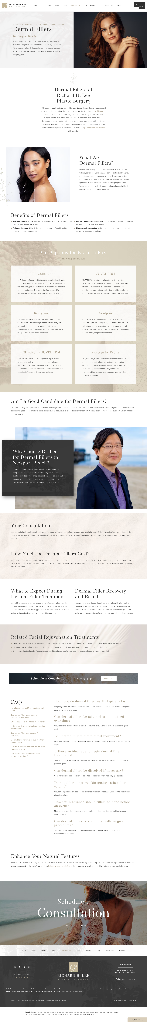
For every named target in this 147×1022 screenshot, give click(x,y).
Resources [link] (109, 5)
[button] (84, 679)
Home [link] (35, 5)
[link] (22, 975)
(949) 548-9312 (89, 1014)
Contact (58, 991)
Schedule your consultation (59, 866)
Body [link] (65, 5)
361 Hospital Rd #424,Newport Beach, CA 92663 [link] (125, 972)
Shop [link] (100, 5)
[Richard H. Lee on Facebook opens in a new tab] (19, 967)
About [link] (42, 5)
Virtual (82, 925)
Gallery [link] (92, 5)
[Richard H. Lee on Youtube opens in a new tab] (29, 967)
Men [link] (85, 5)
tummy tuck (39, 991)
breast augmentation (13, 991)
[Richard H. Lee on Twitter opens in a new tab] (24, 967)
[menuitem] (35, 5)
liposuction (51, 991)
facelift (31, 991)
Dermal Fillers (57, 24)
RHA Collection (41, 274)
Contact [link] (119, 5)
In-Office (65, 925)
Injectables (41, 24)
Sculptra (105, 313)
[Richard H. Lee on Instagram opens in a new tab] (14, 967)
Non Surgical (27, 24)
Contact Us (108, 679)
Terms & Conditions (120, 1000)
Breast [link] (57, 5)
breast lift (24, 991)
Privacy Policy (131, 1000)
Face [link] (49, 5)
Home (15, 24)
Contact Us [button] (137, 1020)
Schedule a (73, 909)
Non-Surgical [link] (75, 5)
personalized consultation (94, 127)
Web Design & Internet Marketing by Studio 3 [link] (52, 1000)
